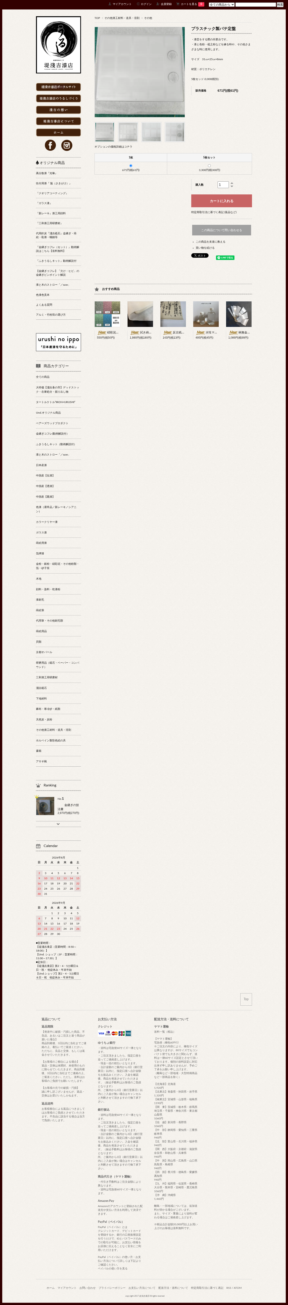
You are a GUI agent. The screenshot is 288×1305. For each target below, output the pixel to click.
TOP (97, 18)
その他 (148, 18)
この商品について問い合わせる (221, 230)
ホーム (51, 1288)
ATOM (238, 1288)
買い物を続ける (205, 247)
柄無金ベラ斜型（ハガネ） (256, 332)
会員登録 (166, 4)
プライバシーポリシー (112, 1288)
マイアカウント (122, 4)
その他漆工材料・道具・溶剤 (122, 18)
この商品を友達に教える (210, 241)
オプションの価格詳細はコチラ (113, 146)
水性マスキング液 (217, 332)
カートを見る (191, 4)
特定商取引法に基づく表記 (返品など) (213, 212)
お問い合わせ (87, 1288)
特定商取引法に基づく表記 (207, 1288)
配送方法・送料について (173, 1288)
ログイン (146, 4)
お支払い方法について (141, 1288)
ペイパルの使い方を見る (113, 1268)
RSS (228, 1288)
